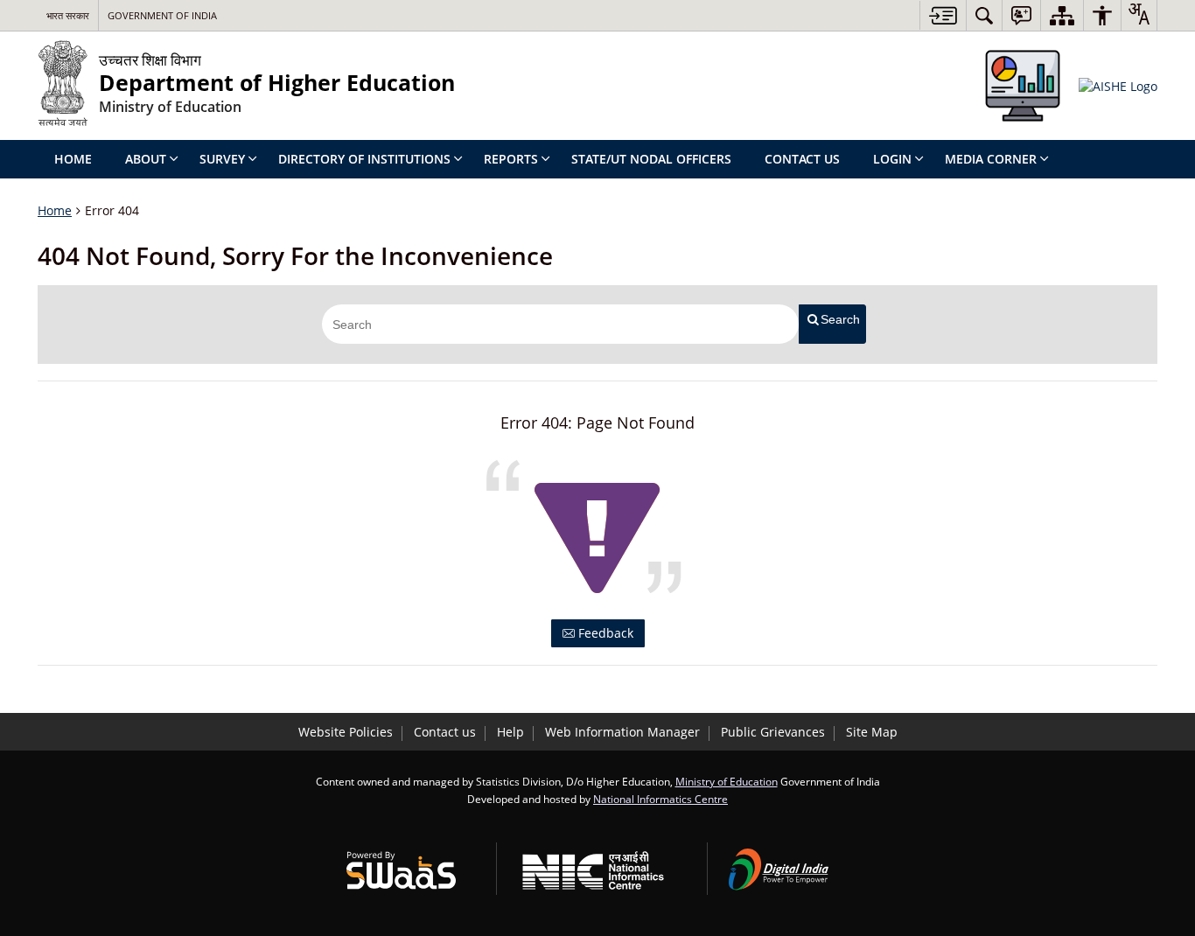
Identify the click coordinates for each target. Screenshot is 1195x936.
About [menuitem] (145, 158)
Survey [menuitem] (222, 158)
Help (510, 731)
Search (840, 319)
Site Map (872, 731)
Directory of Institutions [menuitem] (364, 158)
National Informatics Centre (660, 799)
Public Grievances (773, 731)
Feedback (604, 633)
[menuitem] (984, 15)
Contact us (445, 731)
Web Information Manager (622, 731)
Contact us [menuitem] (802, 158)
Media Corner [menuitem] (991, 158)
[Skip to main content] (942, 15)
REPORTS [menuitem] (511, 158)
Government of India (162, 15)
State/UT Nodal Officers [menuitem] (651, 158)
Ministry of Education (726, 781)
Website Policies (345, 731)
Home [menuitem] (73, 158)
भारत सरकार (67, 15)
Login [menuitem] (892, 158)
